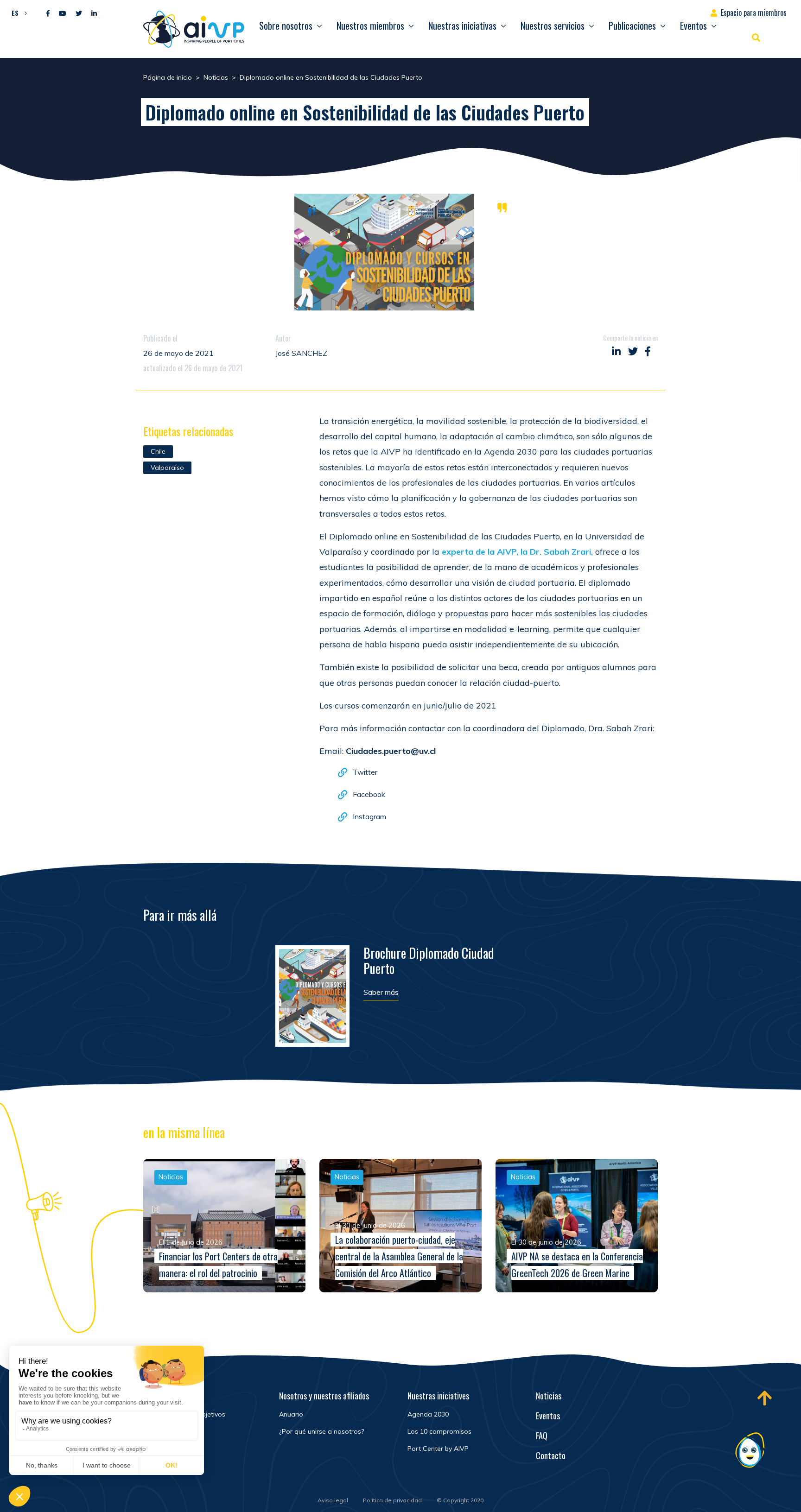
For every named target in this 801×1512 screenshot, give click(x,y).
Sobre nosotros (285, 25)
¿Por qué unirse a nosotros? (321, 1431)
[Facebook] (48, 13)
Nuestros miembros (370, 25)
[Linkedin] (94, 13)
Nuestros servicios (553, 25)
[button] (17, 12)
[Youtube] (62, 13)
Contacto (551, 1455)
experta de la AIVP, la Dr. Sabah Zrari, (517, 551)
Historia (162, 1448)
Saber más (381, 992)
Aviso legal (333, 1500)
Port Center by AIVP (438, 1448)
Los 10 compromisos (439, 1431)
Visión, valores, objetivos (188, 1414)
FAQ (541, 1436)
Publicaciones (632, 25)
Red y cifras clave (177, 1431)
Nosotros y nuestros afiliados (324, 1396)
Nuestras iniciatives (438, 1396)
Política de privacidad (392, 1500)
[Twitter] (79, 13)
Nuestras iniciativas (462, 25)
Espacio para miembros (754, 12)
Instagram (369, 816)
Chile (158, 451)
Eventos (693, 25)
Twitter (365, 772)
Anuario (291, 1414)
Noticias (548, 1396)
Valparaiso (167, 467)
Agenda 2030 (428, 1414)
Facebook (369, 794)
